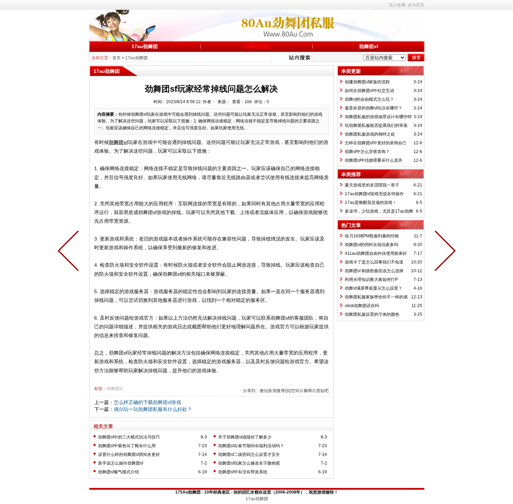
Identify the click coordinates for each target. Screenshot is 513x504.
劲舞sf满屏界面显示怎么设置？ (373, 288)
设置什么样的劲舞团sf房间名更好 (129, 454)
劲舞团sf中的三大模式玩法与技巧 (129, 437)
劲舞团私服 (257, 46)
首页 (116, 57)
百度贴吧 (320, 390)
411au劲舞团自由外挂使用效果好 (376, 253)
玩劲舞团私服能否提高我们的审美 (376, 125)
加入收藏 (397, 4)
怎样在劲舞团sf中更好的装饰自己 (376, 142)
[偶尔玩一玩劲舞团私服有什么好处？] (70, 252)
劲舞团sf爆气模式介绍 (118, 471)
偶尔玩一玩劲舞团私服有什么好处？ (153, 409)
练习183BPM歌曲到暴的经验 (372, 236)
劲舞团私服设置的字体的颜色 (372, 314)
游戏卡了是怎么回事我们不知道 (374, 262)
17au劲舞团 (145, 46)
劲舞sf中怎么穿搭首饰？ (367, 151)
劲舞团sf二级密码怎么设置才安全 (249, 454)
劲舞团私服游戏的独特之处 (370, 134)
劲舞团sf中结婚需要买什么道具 (373, 160)
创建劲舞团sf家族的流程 (367, 81)
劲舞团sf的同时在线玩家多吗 (371, 244)
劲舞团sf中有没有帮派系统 (242, 471)
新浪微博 (276, 390)
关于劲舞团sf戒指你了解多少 (245, 437)
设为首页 (416, 4)
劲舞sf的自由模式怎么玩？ (369, 99)
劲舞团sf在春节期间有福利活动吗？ (251, 445)
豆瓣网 (305, 390)
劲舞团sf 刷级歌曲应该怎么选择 (374, 270)
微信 (264, 390)
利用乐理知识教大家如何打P (371, 279)
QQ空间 (292, 390)
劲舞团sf (368, 46)
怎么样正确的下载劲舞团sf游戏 (147, 402)
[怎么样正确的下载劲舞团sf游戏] (443, 252)
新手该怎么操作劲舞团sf (120, 463)
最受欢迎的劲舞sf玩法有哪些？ (373, 108)
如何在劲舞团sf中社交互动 (369, 90)
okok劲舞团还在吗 (362, 305)
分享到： (251, 390)
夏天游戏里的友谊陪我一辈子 (372, 185)
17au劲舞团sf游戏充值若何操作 (374, 193)
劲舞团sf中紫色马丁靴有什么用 (127, 445)
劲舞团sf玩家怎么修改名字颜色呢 (249, 463)
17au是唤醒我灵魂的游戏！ (370, 202)
